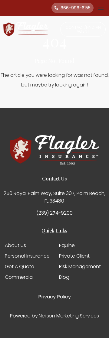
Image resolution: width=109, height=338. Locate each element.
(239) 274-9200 (54, 213)
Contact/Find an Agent (83, 29)
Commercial (19, 277)
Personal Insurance (27, 255)
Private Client (74, 255)
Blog (64, 277)
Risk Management (80, 266)
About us (15, 245)
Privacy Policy (54, 296)
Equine (67, 245)
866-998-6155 (76, 8)
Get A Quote (19, 266)
